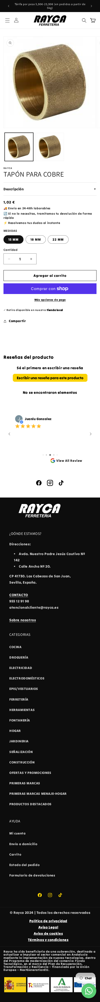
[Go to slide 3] (50, 455)
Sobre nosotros (22, 620)
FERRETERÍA (18, 699)
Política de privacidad (48, 921)
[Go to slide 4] (53, 455)
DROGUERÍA (18, 657)
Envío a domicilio (23, 844)
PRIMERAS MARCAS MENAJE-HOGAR (38, 794)
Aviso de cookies (48, 933)
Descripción (50, 189)
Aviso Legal (48, 927)
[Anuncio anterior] (8, 6)
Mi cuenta (17, 833)
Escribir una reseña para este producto (50, 377)
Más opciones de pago (50, 299)
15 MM (13, 239)
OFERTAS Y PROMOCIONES (30, 773)
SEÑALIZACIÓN (21, 752)
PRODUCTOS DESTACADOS (30, 804)
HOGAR (15, 731)
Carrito (15, 854)
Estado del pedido (24, 865)
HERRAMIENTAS (22, 710)
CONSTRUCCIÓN (22, 762)
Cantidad (10, 250)
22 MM (58, 239)
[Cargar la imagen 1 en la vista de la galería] (19, 147)
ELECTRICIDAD (20, 668)
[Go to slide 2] (46, 455)
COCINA (15, 647)
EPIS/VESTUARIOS (23, 689)
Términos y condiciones (48, 939)
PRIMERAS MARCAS (24, 783)
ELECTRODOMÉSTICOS (26, 678)
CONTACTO (18, 595)
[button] (7, 20)
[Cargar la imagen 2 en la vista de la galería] (50, 147)
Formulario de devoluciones (32, 875)
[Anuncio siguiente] (91, 6)
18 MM (35, 239)
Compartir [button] (17, 321)
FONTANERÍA (19, 720)
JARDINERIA (19, 741)
